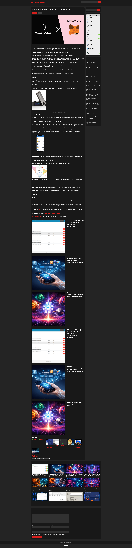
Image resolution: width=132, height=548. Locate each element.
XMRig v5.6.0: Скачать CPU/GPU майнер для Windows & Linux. (92, 123)
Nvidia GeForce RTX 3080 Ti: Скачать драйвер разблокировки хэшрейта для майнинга (92, 90)
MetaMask (44, 458)
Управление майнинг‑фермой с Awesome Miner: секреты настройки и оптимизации (92, 475)
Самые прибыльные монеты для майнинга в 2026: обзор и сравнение (75, 294)
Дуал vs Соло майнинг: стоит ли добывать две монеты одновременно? (92, 488)
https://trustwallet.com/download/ (55, 121)
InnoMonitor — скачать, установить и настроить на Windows (39, 502)
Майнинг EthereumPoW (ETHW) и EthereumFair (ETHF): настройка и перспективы (38, 489)
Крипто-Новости (34, 12)
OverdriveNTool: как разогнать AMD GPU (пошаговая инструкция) (93, 73)
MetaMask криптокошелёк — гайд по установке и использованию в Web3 (75, 259)
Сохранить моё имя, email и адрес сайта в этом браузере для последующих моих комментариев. (49, 534)
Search (99, 10)
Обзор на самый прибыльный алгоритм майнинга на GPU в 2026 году (56, 488)
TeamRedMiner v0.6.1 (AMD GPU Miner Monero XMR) (92, 59)
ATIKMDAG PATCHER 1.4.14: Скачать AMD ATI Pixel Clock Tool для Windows (92, 64)
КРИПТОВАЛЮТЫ (34, 4)
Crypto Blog (40, 12)
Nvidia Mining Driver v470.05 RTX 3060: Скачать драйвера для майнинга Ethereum (92, 69)
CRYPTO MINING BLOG (38, 2)
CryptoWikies (40, 209)
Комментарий (34, 512)
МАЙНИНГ (42, 4)
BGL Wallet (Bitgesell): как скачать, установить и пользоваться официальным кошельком (75, 224)
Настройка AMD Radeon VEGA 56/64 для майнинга (92, 82)
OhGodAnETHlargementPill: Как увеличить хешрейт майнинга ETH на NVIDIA (93, 110)
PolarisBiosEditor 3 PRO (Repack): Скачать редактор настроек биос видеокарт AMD (92, 78)
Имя (33, 525)
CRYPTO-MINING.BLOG (36, 216)
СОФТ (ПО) (48, 4)
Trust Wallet (48, 458)
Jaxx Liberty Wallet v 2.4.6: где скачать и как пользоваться (92, 502)
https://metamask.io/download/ (48, 160)
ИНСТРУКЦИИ (59, 4)
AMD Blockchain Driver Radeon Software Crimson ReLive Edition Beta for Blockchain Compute (92, 115)
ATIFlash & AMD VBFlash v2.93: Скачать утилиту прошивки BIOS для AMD (92, 104)
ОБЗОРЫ (54, 4)
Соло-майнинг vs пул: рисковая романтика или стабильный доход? (74, 488)
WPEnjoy (74, 542)
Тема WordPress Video (68, 542)
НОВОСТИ (65, 4)
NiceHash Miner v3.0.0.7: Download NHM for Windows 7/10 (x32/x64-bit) (93, 86)
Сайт (32, 529)
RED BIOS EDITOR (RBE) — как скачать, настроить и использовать (74, 502)
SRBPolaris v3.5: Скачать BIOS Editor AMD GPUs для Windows (92, 95)
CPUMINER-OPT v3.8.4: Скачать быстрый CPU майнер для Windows (93, 119)
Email (52, 525)
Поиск (100, 1)
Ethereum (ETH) (39, 458)
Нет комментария (49, 12)
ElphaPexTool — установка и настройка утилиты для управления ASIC (56, 502)
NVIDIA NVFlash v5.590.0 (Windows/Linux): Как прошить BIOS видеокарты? (93, 99)
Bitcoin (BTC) (34, 458)
